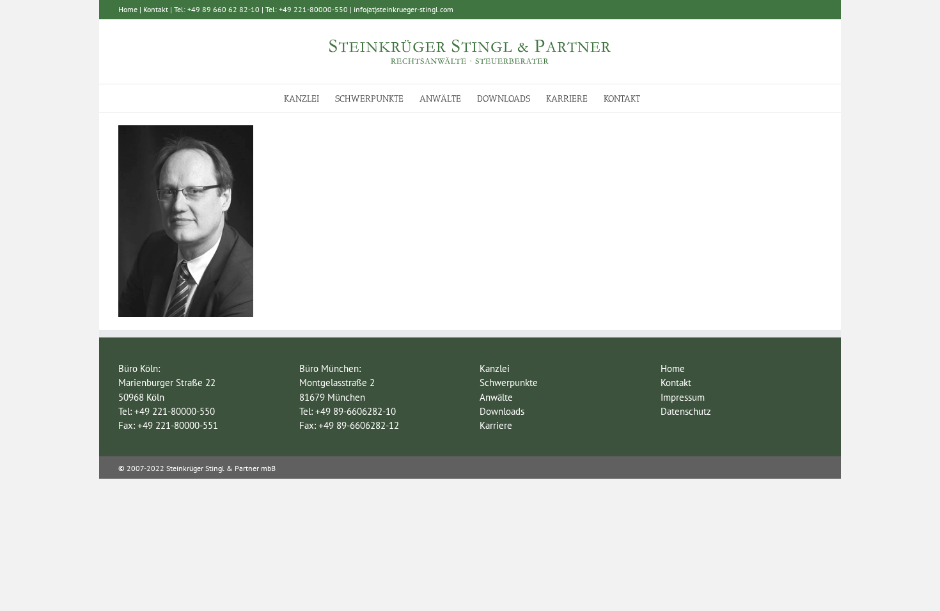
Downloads (502, 411)
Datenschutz (686, 411)
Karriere (496, 425)
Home (127, 9)
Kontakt (155, 9)
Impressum (683, 397)
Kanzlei (495, 368)
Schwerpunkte (509, 382)
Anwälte (496, 397)
